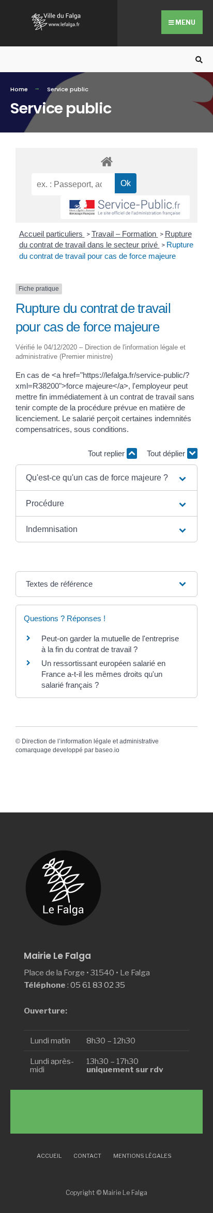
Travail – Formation (125, 233)
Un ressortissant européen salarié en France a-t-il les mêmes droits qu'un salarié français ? (103, 674)
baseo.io (107, 750)
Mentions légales (142, 1155)
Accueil (49, 1155)
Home (19, 89)
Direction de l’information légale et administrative (90, 741)
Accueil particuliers (52, 233)
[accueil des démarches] (106, 161)
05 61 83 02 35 (97, 985)
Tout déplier (167, 453)
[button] (106, 477)
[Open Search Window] (197, 60)
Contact (87, 1155)
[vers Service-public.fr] (125, 207)
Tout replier (107, 453)
